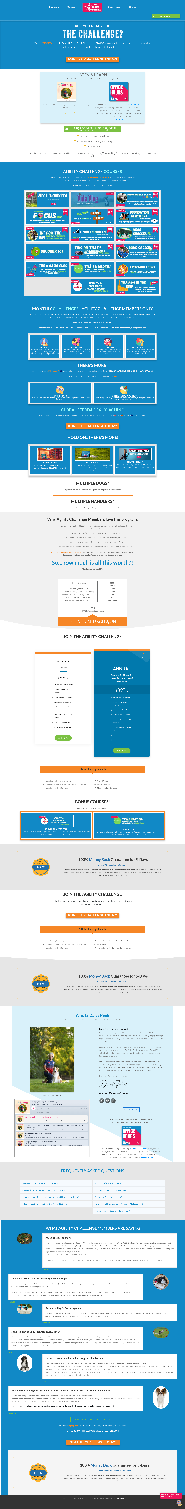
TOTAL (76, 621)
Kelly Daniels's (53, 371)
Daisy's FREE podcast (70, 113)
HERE (115, 376)
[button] (179, 1503)
